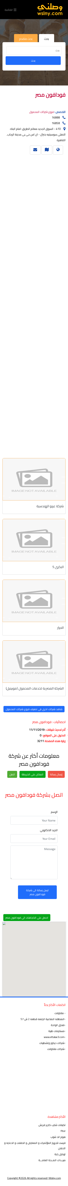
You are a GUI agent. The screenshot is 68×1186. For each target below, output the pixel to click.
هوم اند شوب (58, 1136)
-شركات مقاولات (56, 1048)
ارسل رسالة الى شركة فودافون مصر (37, 892)
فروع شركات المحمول (41, 112)
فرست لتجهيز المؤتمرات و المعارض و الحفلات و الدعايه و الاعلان (35, 1145)
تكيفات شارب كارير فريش (52, 1124)
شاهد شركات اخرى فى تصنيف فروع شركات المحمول (34, 709)
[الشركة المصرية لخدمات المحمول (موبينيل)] (34, 661)
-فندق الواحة (58, 1024)
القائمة (9, 9)
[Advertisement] (35, 304)
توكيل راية (60, 1154)
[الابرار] (34, 601)
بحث (33, 60)
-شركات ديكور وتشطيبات (52, 1042)
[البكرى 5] (34, 540)
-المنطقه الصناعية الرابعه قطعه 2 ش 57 (43, 1019)
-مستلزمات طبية (57, 1030)
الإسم (54, 812)
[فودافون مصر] (47, 149)
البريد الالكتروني (49, 830)
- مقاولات (60, 1013)
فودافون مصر (50, 95)
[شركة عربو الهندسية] (34, 479)
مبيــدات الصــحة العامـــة (52, 1160)
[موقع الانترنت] (58, 149)
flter (63, 1130)
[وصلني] (50, 9)
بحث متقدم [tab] (26, 38)
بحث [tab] (46, 38)
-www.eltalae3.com (55, 1036)
